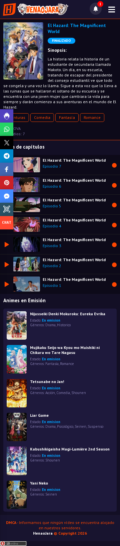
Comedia (42, 117)
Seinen (80, 426)
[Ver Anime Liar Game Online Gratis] (17, 427)
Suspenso (95, 426)
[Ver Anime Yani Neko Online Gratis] (17, 495)
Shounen (78, 392)
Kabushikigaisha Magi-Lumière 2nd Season (70, 448)
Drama (50, 325)
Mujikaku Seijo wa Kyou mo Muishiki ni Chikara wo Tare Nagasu (65, 350)
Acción (50, 392)
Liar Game (39, 415)
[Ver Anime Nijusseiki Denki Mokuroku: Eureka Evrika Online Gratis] (17, 325)
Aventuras (16, 117)
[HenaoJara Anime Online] (36, 9)
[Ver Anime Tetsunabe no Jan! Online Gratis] (17, 393)
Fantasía (67, 117)
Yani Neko (39, 483)
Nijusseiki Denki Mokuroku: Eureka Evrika (67, 313)
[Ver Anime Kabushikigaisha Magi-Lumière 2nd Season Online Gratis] (17, 460)
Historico (64, 325)
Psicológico (65, 426)
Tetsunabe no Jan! (47, 381)
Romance (92, 117)
